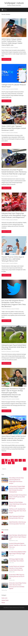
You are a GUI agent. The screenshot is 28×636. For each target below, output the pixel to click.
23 (3, 462)
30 (9, 462)
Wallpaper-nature (14, 2)
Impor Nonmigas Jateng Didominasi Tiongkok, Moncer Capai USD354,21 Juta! (17, 537)
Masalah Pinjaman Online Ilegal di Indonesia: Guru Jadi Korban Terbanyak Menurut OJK (13, 259)
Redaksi (16, 47)
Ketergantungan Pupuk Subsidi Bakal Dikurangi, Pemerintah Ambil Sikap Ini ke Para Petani (14, 347)
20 (16, 460)
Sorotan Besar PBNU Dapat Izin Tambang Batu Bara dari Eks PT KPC (16, 576)
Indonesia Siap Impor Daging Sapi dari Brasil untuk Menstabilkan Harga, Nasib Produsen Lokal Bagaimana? (14, 215)
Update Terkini (5, 600)
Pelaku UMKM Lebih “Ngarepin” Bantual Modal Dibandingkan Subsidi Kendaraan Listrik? (14, 128)
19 (12, 460)
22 (24, 460)
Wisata (3, 602)
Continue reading (6, 59)
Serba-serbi (4, 598)
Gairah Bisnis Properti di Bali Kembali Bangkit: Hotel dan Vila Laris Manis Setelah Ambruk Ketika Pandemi (14, 438)
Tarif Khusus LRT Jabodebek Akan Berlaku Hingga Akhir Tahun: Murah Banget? (17, 510)
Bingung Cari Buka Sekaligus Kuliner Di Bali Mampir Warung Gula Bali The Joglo (17, 504)
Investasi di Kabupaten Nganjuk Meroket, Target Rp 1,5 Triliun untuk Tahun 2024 (17, 545)
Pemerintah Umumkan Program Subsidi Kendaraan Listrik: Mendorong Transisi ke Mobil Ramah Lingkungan (14, 172)
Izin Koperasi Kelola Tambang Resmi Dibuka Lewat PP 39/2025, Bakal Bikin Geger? (17, 496)
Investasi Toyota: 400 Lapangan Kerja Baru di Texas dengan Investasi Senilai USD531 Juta (16, 568)
